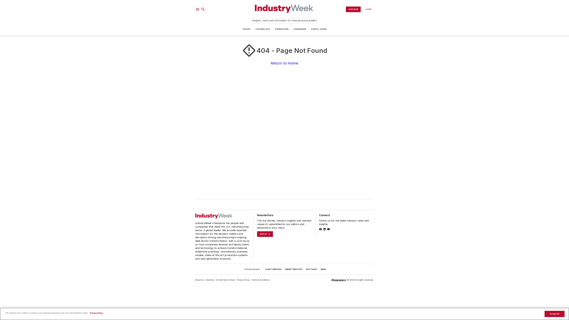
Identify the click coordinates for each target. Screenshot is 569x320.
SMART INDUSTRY (294, 269)
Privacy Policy (243, 280)
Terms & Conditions (260, 280)
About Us (199, 280)
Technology (262, 29)
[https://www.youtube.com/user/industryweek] (328, 229)
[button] (197, 9)
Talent (246, 29)
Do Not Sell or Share (225, 280)
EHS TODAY (311, 269)
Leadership (299, 29)
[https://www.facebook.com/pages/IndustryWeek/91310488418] (320, 229)
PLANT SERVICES (273, 269)
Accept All (554, 314)
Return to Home (284, 63)
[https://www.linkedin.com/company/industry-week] (324, 229)
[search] (203, 9)
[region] (284, 314)
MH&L (323, 269)
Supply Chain (318, 29)
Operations (282, 29)
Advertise (210, 280)
